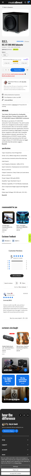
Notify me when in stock (8, 76)
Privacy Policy (17, 463)
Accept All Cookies (15, 473)
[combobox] (21, 287)
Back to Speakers (8, 7)
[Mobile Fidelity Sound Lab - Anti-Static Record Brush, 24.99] (8, 338)
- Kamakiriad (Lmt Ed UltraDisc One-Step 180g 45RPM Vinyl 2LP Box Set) (7, 226)
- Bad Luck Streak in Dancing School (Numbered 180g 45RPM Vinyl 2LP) (23, 347)
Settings (15, 466)
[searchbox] (9, 283)
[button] (29, 217)
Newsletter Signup (9, 431)
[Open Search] (25, 2)
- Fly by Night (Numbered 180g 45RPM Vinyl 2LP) (22, 226)
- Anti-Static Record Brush (8, 347)
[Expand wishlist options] (27, 70)
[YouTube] (28, 415)
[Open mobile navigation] (2, 2)
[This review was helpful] (23, 318)
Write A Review (17, 275)
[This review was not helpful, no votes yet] (26, 318)
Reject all (15, 470)
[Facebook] (20, 415)
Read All (4, 143)
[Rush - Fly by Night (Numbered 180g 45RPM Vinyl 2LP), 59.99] (22, 217)
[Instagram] (24, 415)
